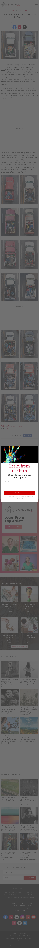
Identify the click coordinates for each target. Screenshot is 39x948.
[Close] (35, 449)
